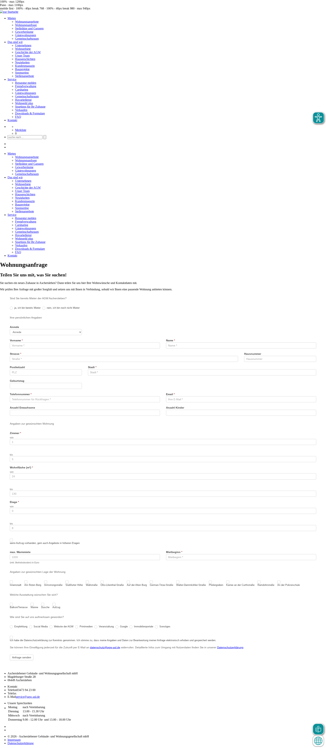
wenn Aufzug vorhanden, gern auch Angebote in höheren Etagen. (45, 543)
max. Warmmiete (20, 552)
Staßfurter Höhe (74, 585)
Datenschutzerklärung (230, 647)
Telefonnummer (21, 394)
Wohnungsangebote (27, 21)
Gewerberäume (24, 31)
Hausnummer (252, 353)
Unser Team (22, 55)
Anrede (14, 327)
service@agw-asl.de (28, 696)
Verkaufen (21, 110)
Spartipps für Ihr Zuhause (30, 106)
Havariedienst (23, 99)
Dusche (45, 607)
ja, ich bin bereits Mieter (27, 307)
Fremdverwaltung (25, 86)
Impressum (14, 739)
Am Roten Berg (32, 585)
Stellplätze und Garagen (29, 28)
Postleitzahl (17, 367)
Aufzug (56, 607)
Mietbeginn (174, 552)
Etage (14, 502)
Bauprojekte (22, 69)
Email (170, 394)
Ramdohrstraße (266, 585)
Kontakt (12, 120)
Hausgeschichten (25, 59)
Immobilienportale (143, 626)
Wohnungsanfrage (26, 25)
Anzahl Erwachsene (22, 407)
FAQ (18, 116)
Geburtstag (17, 380)
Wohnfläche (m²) (21, 467)
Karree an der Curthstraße (240, 585)
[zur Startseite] (9, 11)
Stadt (92, 367)
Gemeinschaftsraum (27, 38)
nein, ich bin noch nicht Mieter (63, 307)
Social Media (40, 626)
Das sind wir (15, 42)
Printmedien (86, 626)
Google (123, 626)
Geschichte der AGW (28, 52)
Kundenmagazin (25, 65)
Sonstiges (164, 626)
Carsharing (21, 89)
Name (170, 340)
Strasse (15, 353)
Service (12, 79)
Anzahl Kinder (175, 407)
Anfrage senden (21, 657)
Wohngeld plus (24, 103)
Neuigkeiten (22, 62)
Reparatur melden (25, 82)
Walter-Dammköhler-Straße (191, 585)
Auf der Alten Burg (137, 585)
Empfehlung (20, 626)
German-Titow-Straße (161, 585)
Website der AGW (63, 626)
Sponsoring (22, 72)
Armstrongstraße (53, 585)
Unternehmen (23, 45)
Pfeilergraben (216, 585)
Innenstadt (15, 585)
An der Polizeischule (288, 585)
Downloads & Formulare (30, 113)
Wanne (34, 607)
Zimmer (15, 433)
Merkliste (20, 130)
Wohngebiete (23, 48)
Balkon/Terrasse (19, 607)
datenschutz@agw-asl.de (105, 647)
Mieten (12, 18)
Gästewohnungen (25, 35)
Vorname (16, 340)
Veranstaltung (106, 626)
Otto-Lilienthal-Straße (112, 585)
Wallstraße (92, 585)
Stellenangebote (24, 76)
